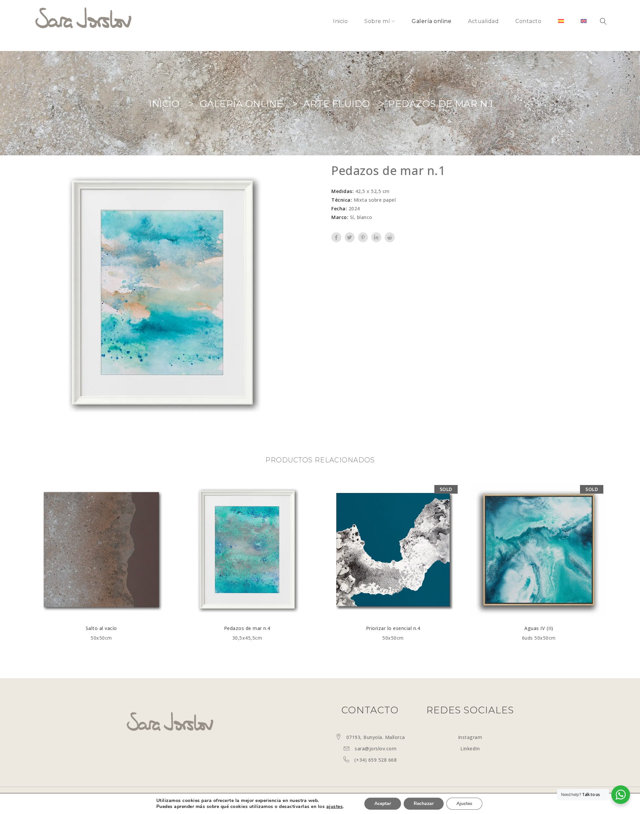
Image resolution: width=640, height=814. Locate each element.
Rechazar (424, 803)
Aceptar (382, 803)
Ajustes (464, 803)
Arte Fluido (336, 103)
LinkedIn (470, 748)
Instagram (470, 737)
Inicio (164, 103)
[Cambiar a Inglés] (584, 21)
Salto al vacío (101, 628)
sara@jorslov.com (375, 748)
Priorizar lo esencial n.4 (393, 628)
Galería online (241, 103)
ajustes (334, 807)
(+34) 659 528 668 (375, 760)
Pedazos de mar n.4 (247, 628)
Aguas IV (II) (538, 628)
